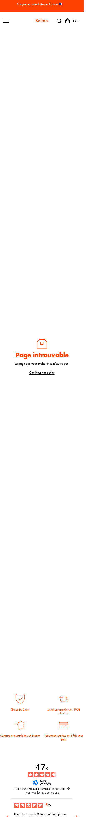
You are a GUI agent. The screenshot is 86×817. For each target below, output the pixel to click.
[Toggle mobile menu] (18, 21)
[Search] (59, 21)
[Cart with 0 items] (67, 21)
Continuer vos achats (42, 372)
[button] (67, 21)
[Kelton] (42, 21)
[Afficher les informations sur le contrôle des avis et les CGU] (68, 788)
